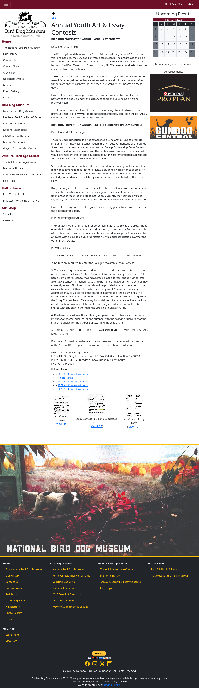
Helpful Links (65, 378)
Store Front (9, 214)
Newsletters (10, 85)
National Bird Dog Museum (19, 111)
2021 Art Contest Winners (73, 385)
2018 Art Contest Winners (73, 374)
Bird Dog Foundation (180, 4)
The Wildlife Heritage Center (19, 162)
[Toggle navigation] (6, 4)
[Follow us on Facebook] (87, 663)
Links (6, 97)
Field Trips (9, 180)
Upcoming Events (13, 79)
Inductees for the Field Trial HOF (22, 200)
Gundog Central (111, 685)
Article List (9, 72)
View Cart (8, 220)
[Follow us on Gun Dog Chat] (109, 663)
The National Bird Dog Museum (21, 47)
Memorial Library (13, 168)
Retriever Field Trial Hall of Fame (22, 117)
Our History (10, 54)
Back (54, 17)
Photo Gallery (11, 91)
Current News (11, 66)
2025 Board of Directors (17, 136)
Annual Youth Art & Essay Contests (23, 174)
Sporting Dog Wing (14, 123)
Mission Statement (14, 142)
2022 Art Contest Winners (73, 389)
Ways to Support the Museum (20, 148)
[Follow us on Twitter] (102, 663)
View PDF (61, 424)
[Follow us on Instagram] (94, 663)
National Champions (15, 129)
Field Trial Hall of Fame (16, 194)
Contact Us (9, 60)
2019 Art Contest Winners (73, 381)
